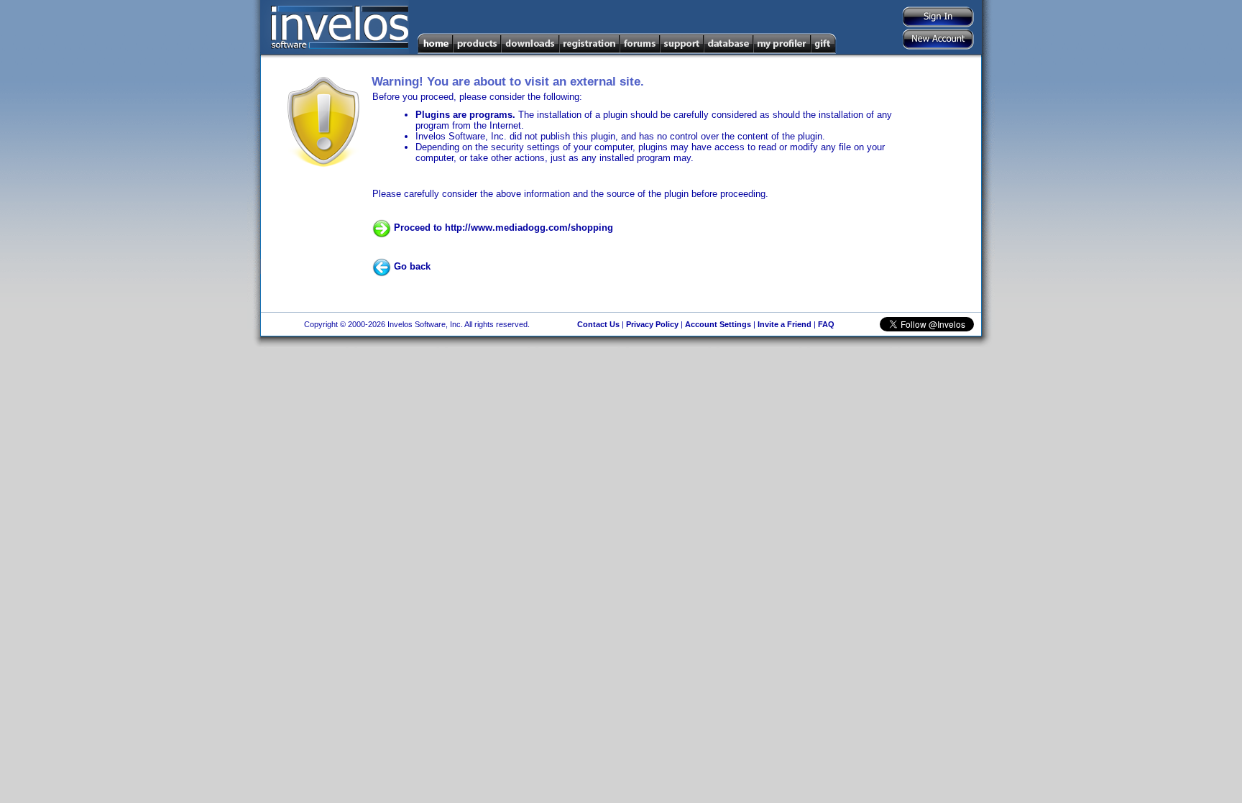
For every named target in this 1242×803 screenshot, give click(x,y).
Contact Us (598, 324)
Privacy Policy (652, 324)
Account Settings (718, 324)
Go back (411, 266)
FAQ (826, 324)
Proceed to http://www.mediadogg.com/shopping (502, 227)
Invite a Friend (784, 324)
